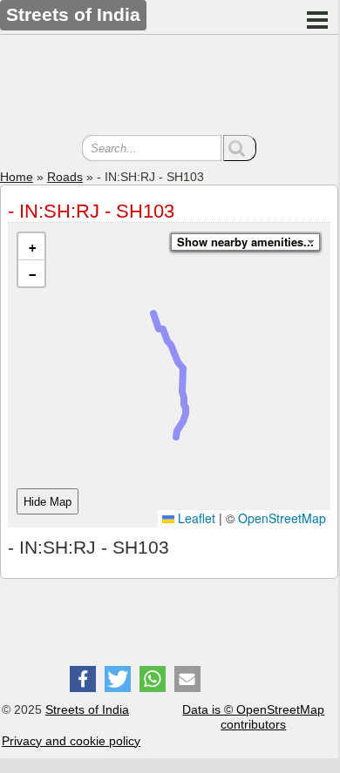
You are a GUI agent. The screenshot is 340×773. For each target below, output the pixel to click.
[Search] (239, 148)
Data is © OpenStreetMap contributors (253, 716)
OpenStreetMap (282, 518)
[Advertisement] (169, 87)
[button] (31, 246)
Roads (65, 177)
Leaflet (194, 518)
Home (16, 177)
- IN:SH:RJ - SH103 (91, 211)
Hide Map (47, 501)
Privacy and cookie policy (71, 741)
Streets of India (87, 709)
